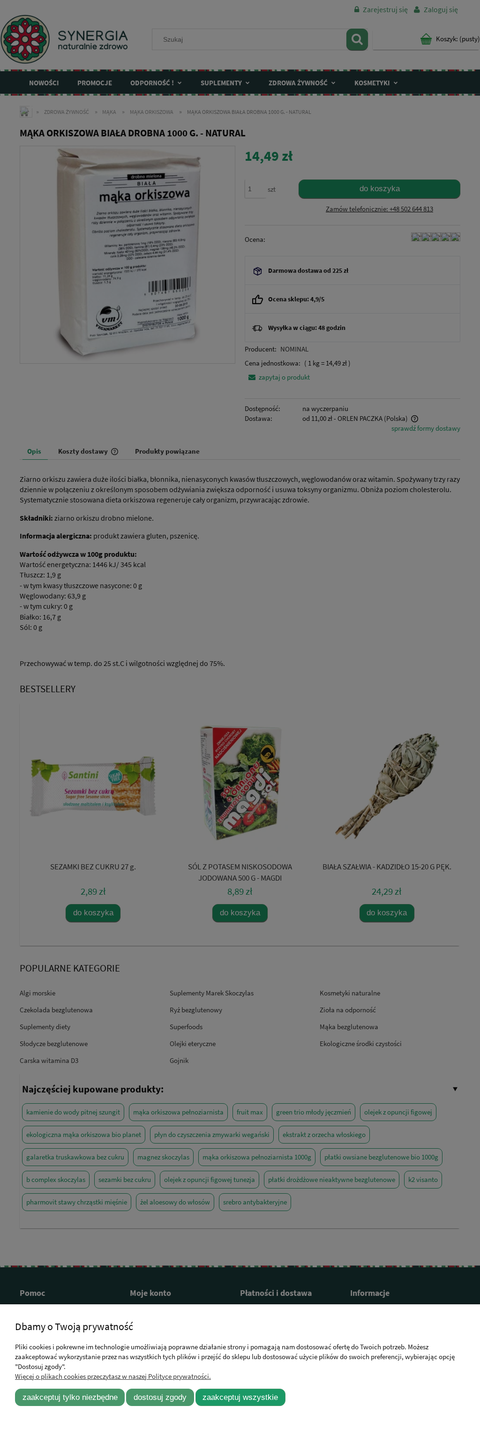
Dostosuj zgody (160, 1397)
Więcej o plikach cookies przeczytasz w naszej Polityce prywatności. (113, 1376)
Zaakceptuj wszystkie (240, 1397)
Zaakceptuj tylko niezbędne (70, 1397)
